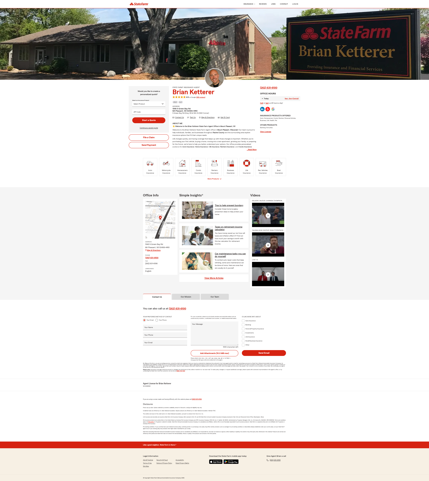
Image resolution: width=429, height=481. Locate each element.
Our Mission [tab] (186, 297)
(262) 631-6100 (268, 87)
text (267, 103)
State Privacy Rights (182, 463)
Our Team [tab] (215, 297)
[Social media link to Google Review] (273, 109)
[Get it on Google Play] (231, 461)
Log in (295, 4)
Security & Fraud (162, 460)
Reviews (263, 4)
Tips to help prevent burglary (229, 205)
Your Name (148, 327)
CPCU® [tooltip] (175, 102)
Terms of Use (147, 463)
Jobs (273, 4)
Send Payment (149, 145)
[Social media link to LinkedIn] (262, 109)
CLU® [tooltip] (180, 102)
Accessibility (180, 460)
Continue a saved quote (149, 128)
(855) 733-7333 (181, 371)
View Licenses (265, 132)
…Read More (252, 149)
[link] (139, 4)
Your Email (150, 320)
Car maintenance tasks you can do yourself (230, 255)
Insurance (248, 4)
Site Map (146, 466)
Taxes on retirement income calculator (228, 228)
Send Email (264, 353)
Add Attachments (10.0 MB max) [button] (214, 353)
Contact (284, 4)
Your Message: (197, 324)
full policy (151, 422)
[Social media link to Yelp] (267, 109)
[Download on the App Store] (216, 461)
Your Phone (163, 320)
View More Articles (213, 278)
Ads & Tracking (148, 460)
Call (261, 103)
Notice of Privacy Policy (164, 463)
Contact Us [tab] (157, 297)
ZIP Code (137, 112)
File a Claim (149, 137)
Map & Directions (154, 250)
